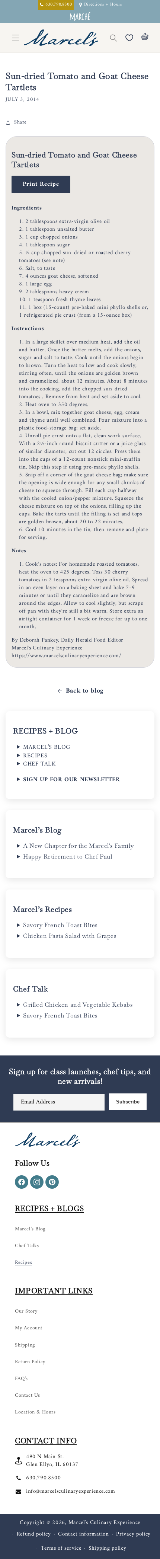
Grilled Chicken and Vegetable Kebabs (78, 1005)
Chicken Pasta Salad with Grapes (69, 936)
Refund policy (34, 1534)
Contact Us (27, 1395)
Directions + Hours (103, 5)
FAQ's (21, 1378)
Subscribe (128, 1102)
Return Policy (30, 1362)
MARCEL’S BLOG (46, 747)
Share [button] (20, 122)
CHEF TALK (39, 764)
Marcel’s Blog (30, 1229)
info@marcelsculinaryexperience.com (70, 1491)
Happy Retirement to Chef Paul (67, 856)
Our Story (26, 1311)
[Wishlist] (129, 38)
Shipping (25, 1345)
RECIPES (35, 756)
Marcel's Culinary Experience (104, 1523)
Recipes (23, 1262)
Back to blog (84, 691)
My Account (28, 1328)
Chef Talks (27, 1245)
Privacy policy (133, 1534)
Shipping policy (108, 1548)
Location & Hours (35, 1412)
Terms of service (61, 1548)
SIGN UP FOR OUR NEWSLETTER (71, 780)
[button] (113, 38)
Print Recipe (41, 184)
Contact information (83, 1534)
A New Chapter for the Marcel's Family (78, 846)
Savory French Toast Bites (60, 925)
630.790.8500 (43, 1478)
